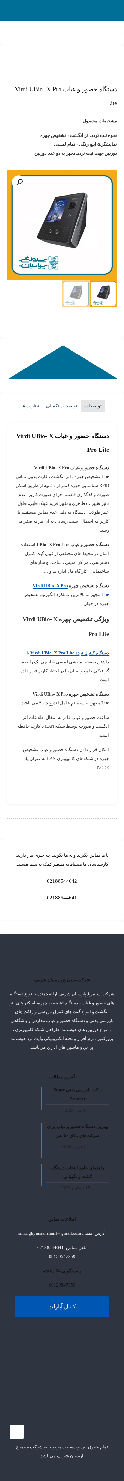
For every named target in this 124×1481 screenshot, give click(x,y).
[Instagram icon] (33, 1469)
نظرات (31, 405)
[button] (19, 182)
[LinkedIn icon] (40, 1469)
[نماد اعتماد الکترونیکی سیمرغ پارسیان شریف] (27, 1371)
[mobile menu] (13, 10)
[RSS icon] (19, 1469)
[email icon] (26, 1469)
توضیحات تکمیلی (62, 405)
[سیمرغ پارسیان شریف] (110, 10)
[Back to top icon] (17, 1432)
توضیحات (93, 405)
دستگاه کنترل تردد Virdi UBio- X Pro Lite (69, 652)
